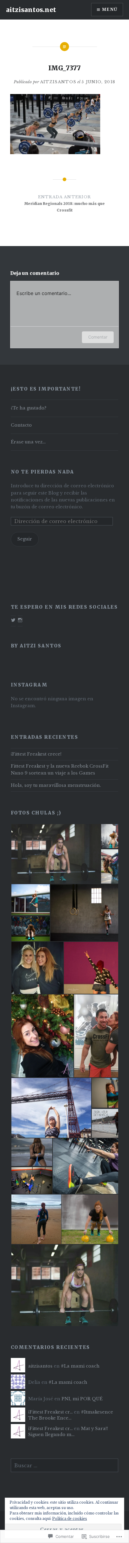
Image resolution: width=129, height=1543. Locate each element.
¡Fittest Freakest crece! (36, 754)
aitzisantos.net (31, 10)
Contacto (21, 425)
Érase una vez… (28, 442)
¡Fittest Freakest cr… (50, 1412)
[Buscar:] (64, 1465)
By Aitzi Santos (36, 646)
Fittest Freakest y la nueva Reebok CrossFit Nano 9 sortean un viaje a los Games (60, 769)
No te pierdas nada (42, 472)
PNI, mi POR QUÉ (82, 1398)
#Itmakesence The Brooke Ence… (70, 1415)
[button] (55, 853)
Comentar (97, 336)
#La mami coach (81, 1366)
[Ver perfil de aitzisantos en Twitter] (13, 620)
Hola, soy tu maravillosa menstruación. (56, 785)
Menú (109, 9)
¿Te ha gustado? (28, 408)
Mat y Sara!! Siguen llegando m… (68, 1431)
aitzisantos (58, 81)
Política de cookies (69, 1518)
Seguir (24, 539)
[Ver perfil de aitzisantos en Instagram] (20, 620)
